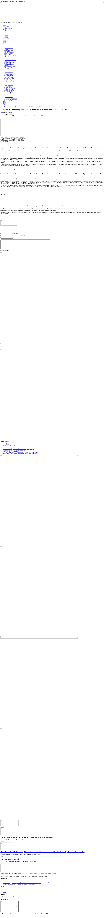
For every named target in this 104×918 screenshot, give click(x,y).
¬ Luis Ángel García (9, 91)
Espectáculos (5, 31)
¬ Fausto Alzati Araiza (9, 80)
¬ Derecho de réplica (9, 77)
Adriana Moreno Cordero (10, 44)
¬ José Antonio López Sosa (10, 88)
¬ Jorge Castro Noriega (9, 85)
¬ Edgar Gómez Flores (9, 78)
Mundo (4, 41)
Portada (4, 25)
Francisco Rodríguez (9, 53)
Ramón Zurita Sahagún (9, 64)
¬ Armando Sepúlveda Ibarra (10, 69)
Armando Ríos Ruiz (9, 48)
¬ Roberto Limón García (10, 95)
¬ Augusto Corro (8, 73)
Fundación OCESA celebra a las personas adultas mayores (14, 450)
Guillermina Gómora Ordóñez (11, 55)
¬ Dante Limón (8, 76)
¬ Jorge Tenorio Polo (9, 86)
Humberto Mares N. (9, 57)
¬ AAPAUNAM (8, 28)
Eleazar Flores (8, 51)
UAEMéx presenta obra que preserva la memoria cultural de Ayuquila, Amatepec (18, 449)
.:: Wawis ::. (5, 888)
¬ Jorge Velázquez (8, 87)
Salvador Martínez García (10, 66)
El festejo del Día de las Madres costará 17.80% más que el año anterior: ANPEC (43, 882)
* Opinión (7, 30)
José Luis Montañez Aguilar (10, 60)
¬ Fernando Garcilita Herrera (10, 81)
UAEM (4, 892)
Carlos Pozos (7, 49)
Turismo (4, 103)
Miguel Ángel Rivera (9, 63)
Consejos (7, 33)
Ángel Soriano (8, 47)
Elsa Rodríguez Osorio (9, 52)
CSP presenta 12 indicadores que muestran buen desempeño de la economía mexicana (26, 837)
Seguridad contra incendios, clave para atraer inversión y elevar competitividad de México (20, 453)
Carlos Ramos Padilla (9, 50)
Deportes (4, 29)
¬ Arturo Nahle (8, 70)
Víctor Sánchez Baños (9, 67)
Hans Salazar (7, 56)
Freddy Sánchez (8, 54)
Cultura (4, 27)
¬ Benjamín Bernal (9, 74)
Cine (6, 32)
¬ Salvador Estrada (9, 97)
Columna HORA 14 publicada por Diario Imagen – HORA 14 (15, 882)
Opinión (6, 36)
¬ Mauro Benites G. (9, 94)
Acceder (2, 916)
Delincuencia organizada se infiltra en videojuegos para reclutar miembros (21, 884)
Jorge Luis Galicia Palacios (10, 58)
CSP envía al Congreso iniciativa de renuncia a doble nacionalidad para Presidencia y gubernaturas (21, 452)
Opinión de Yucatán (6, 883)
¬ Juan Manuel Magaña (9, 90)
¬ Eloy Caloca (8, 79)
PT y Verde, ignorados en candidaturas (10, 445)
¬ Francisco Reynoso (9, 82)
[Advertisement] (14, 227)
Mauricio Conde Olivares (10, 62)
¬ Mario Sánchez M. (9, 93)
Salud (1, 856)
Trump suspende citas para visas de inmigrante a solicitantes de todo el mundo (17, 448)
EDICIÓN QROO (6, 443)
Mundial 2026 (5, 40)
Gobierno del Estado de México (9, 891)
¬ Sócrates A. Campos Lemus (11, 98)
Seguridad (5, 102)
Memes (6, 35)
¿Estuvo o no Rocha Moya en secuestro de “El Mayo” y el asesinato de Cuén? (18, 446)
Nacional (4, 42)
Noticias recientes (4, 441)
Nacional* (2, 827)
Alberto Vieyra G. (8, 45)
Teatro (6, 37)
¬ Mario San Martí (8, 92)
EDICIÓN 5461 (6, 444)
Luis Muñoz (7, 61)
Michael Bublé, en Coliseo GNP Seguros (10, 451)
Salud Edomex (8, 39)
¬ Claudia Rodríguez (9, 75)
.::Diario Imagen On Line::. (40, 913)
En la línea (5, 889)
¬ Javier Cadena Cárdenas (10, 84)
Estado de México (6, 38)
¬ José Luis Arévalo (9, 89)
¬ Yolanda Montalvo (9, 100)
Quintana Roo (5, 101)
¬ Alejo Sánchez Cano (9, 68)
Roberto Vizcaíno (8, 65)
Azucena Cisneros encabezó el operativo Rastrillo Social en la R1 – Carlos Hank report (19, 880)
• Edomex (5, 104)
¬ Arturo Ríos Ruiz (9, 72)
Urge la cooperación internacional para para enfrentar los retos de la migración (26, 883)
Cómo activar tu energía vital (9, 859)
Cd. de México (6, 26)
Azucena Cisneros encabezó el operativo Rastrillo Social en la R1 (49, 880)
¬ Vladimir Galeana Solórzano (11, 99)
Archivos (2, 896)
